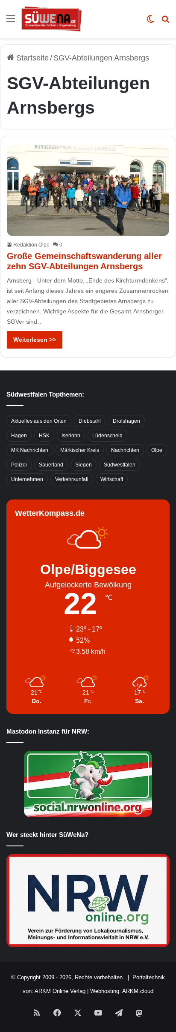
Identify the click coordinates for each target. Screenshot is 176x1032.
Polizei (19, 465)
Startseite (31, 58)
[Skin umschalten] (150, 22)
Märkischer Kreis (79, 450)
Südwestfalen (119, 465)
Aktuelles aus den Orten (39, 421)
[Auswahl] (10, 22)
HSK (44, 436)
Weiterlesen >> (34, 339)
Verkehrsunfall (71, 479)
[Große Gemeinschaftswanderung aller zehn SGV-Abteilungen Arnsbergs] (88, 191)
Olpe (156, 450)
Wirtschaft (111, 479)
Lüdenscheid (107, 436)
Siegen (83, 465)
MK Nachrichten (29, 450)
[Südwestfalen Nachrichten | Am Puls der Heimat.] (51, 19)
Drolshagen (126, 421)
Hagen (19, 436)
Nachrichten (125, 450)
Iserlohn (71, 436)
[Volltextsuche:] (165, 22)
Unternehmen (27, 479)
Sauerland (51, 465)
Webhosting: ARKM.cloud (121, 991)
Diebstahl (90, 421)
